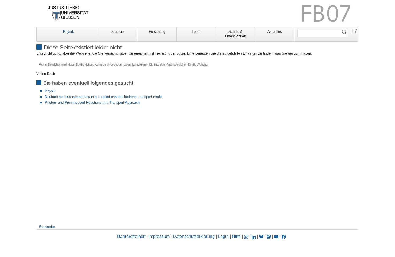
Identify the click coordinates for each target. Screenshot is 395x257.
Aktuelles (274, 32)
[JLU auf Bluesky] (261, 236)
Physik (68, 32)
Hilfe (236, 236)
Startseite (47, 226)
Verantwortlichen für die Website (186, 64)
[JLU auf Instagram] (246, 236)
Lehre (196, 32)
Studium (117, 32)
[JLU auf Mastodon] (269, 236)
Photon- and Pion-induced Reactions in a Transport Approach (92, 103)
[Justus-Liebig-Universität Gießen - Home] (68, 13)
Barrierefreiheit (131, 236)
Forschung (157, 32)
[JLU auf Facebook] (284, 236)
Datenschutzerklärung (194, 236)
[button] (354, 31)
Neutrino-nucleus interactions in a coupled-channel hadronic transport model (104, 97)
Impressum (159, 236)
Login (224, 236)
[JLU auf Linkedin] (254, 236)
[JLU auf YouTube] (276, 236)
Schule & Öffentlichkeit (235, 34)
